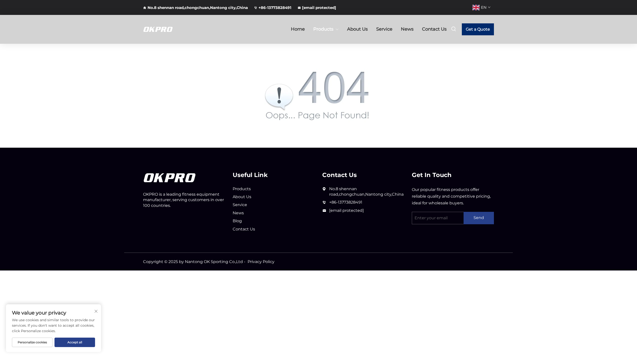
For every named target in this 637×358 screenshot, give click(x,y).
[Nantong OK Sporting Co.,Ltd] (169, 29)
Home (298, 29)
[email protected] (346, 210)
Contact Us (434, 29)
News (407, 29)
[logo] (169, 177)
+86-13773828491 (275, 7)
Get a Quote (478, 29)
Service (384, 29)
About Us (357, 29)
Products (323, 29)
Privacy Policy (261, 261)
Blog (237, 221)
